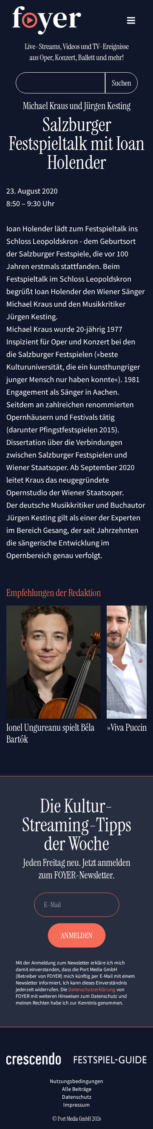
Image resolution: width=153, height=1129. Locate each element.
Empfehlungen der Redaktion (53, 593)
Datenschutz (76, 1096)
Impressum (76, 1104)
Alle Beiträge (76, 1088)
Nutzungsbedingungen (76, 1081)
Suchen (121, 83)
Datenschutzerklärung (91, 989)
